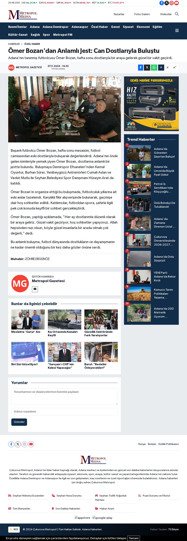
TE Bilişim (173, 529)
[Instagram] (24, 444)
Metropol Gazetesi (48, 281)
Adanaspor (80, 26)
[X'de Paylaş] (147, 68)
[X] (18, 444)
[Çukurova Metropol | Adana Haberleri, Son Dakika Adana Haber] (22, 14)
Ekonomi (143, 26)
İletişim (152, 444)
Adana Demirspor (55, 26)
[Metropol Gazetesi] (20, 283)
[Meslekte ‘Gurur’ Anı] (28, 319)
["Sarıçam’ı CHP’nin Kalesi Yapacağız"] (64, 351)
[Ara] (177, 14)
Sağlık (35, 34)
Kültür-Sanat (18, 34)
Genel (115, 26)
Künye (142, 444)
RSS (15, 529)
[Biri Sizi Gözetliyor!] (28, 351)
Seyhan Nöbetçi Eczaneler (28, 495)
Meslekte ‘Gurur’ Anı (25, 331)
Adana (35, 26)
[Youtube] (31, 444)
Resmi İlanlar (17, 26)
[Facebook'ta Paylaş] (140, 68)
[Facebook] (11, 444)
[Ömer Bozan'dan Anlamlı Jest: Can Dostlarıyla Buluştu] (64, 109)
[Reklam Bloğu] (151, 103)
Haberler (14, 44)
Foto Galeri (142, 14)
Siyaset (128, 26)
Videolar (166, 14)
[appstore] (83, 517)
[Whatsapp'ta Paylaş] (154, 68)
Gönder (19, 422)
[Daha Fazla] (161, 68)
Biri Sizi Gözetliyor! (24, 364)
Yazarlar (118, 14)
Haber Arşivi (107, 508)
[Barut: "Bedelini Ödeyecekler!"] (101, 351)
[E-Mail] (35, 289)
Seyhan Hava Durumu (69, 495)
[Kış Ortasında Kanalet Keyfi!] (64, 319)
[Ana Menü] (177, 31)
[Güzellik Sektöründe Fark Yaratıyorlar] (101, 319)
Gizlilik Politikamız (168, 444)
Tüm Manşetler (21, 508)
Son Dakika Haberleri (68, 508)
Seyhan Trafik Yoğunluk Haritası (111, 497)
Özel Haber (99, 26)
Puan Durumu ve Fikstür (156, 495)
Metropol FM (62, 34)
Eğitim (157, 26)
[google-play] (102, 517)
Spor (46, 34)
